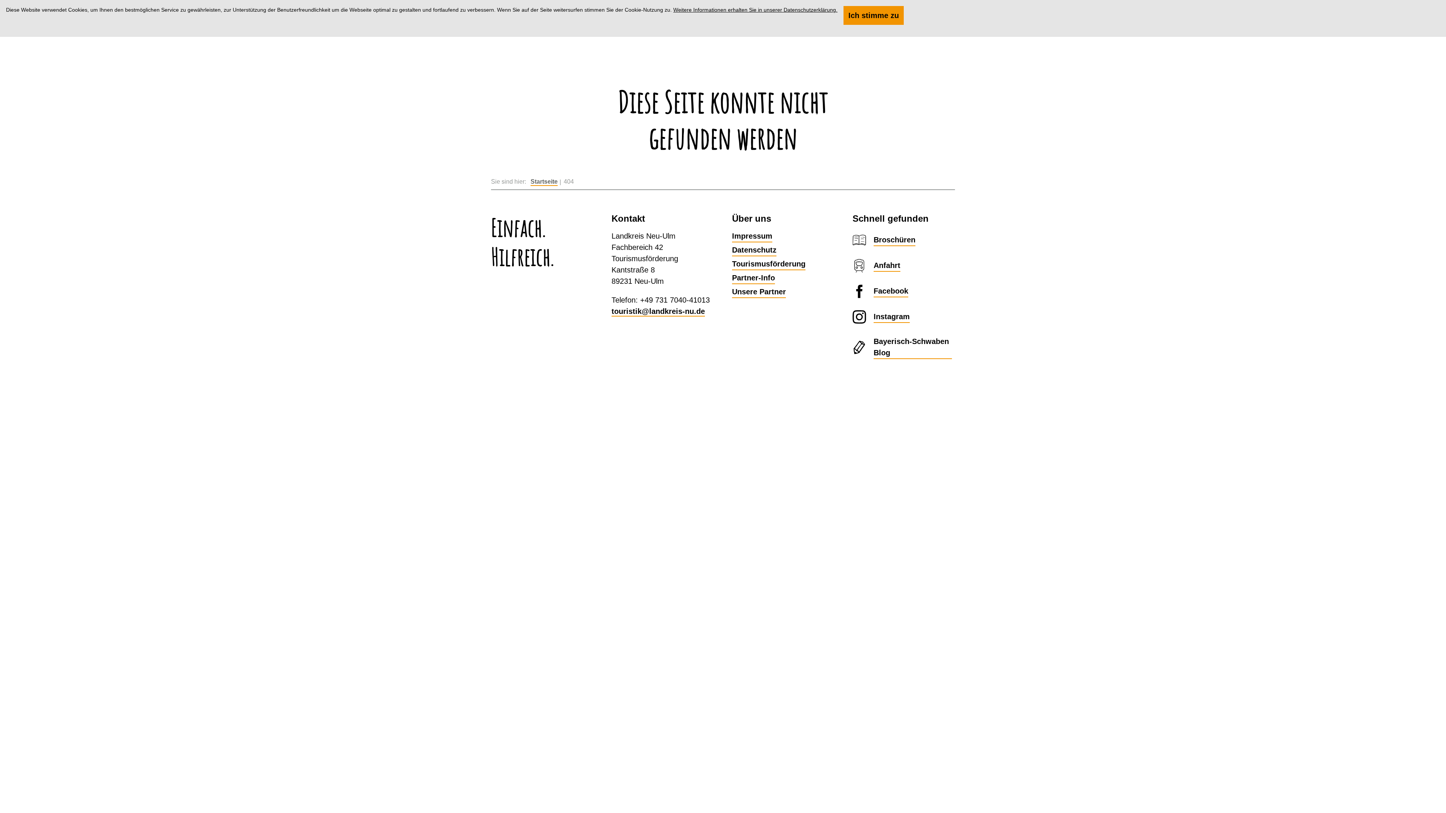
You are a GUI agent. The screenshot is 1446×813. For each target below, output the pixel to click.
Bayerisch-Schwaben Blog (911, 347)
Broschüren (894, 239)
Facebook (891, 290)
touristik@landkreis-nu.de (658, 311)
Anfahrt (887, 265)
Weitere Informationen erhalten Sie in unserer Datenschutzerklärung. (755, 10)
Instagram (892, 316)
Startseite (544, 181)
